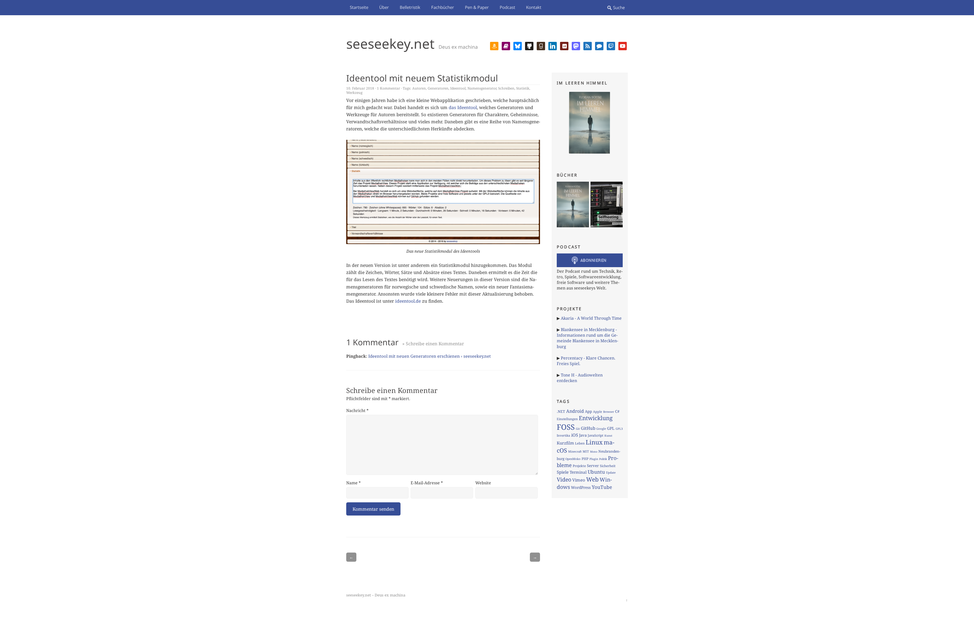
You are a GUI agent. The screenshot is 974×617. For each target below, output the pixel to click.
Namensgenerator (481, 88)
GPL (611, 428)
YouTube (602, 487)
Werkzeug (354, 92)
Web (592, 479)
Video (564, 479)
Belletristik (410, 7)
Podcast (507, 7)
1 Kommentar (388, 88)
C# (617, 411)
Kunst (608, 435)
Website (483, 483)
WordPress (581, 487)
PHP (585, 458)
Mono (593, 451)
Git (578, 429)
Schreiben (506, 88)
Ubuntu (596, 472)
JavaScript (595, 435)
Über (384, 7)
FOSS (566, 427)
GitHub (588, 428)
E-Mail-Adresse (427, 483)
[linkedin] (552, 45)
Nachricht (357, 410)
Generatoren (438, 88)
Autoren (419, 88)
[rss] (587, 45)
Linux (594, 442)
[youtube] (622, 45)
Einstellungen (567, 419)
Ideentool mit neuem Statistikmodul (422, 78)
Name (353, 483)
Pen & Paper (477, 7)
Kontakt (533, 7)
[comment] (599, 45)
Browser (608, 412)
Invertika (563, 435)
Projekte (579, 466)
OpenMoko (573, 459)
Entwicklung (596, 418)
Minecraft (575, 451)
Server (593, 465)
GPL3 (619, 429)
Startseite (359, 7)
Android (575, 411)
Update (611, 472)
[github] (529, 45)
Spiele (563, 472)
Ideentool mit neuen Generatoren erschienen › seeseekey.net (429, 356)
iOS (574, 435)
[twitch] (611, 45)
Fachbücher (442, 7)
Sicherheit (607, 466)
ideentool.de (408, 301)
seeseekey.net (390, 44)
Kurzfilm (565, 443)
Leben (580, 443)
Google (601, 429)
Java (583, 435)
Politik (603, 459)
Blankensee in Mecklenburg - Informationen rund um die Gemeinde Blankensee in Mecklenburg (587, 338)
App (588, 411)
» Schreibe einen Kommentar (433, 343)
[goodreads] (541, 45)
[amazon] (494, 45)
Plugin (593, 459)
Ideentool (458, 88)
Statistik (522, 88)
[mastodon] (576, 45)
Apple (597, 411)
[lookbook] (564, 45)
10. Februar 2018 (360, 88)
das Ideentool (463, 107)
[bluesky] (517, 45)
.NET (561, 411)
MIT (586, 451)
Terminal (578, 472)
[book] (506, 45)
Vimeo (578, 480)
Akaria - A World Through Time (591, 318)
